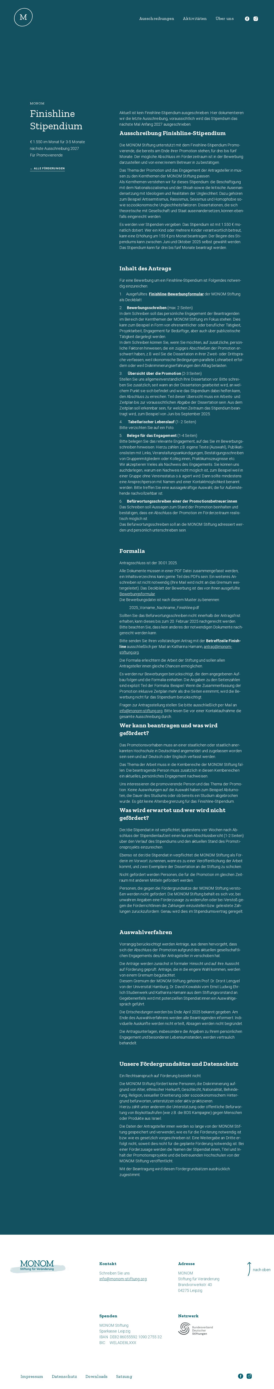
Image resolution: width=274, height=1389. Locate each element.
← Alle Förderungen (47, 168)
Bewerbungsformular (137, 594)
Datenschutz (64, 1376)
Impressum (32, 1376)
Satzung (124, 1376)
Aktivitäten (195, 18)
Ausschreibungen (156, 18)
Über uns (225, 18)
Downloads (96, 1376)
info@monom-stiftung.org (140, 711)
